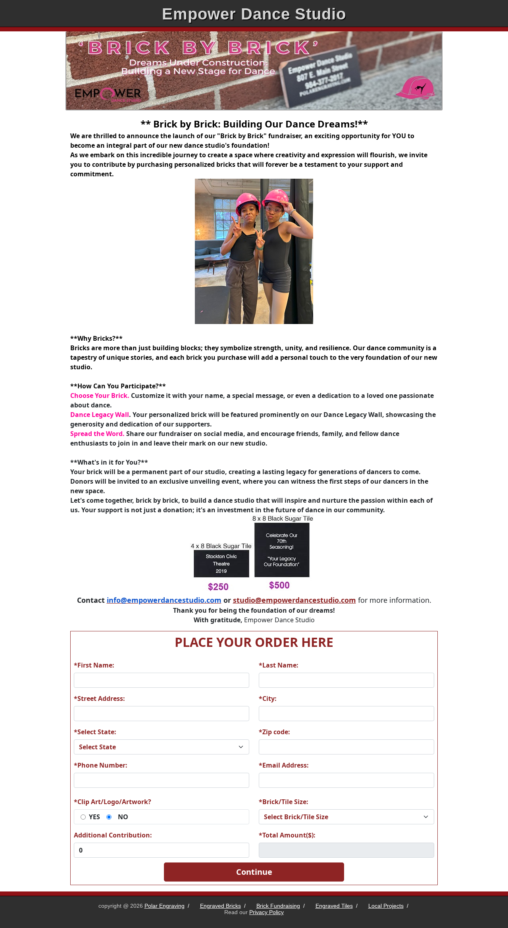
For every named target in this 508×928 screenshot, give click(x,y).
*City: (268, 698)
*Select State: (95, 731)
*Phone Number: (100, 765)
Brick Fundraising (278, 906)
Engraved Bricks (220, 906)
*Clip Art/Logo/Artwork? (112, 801)
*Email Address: (284, 765)
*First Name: (94, 665)
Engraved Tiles (334, 906)
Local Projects (386, 906)
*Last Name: (278, 665)
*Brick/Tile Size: (283, 801)
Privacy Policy (266, 912)
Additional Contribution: (113, 835)
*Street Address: (99, 698)
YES (94, 816)
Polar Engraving (164, 906)
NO (123, 816)
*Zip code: (274, 731)
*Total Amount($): (287, 835)
